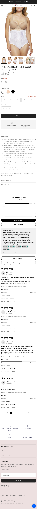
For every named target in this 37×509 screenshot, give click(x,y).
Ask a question (18, 224)
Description (4, 136)
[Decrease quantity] (2, 108)
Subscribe (18, 480)
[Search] (6, 5)
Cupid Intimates (9, 500)
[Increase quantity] (9, 108)
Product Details (5, 180)
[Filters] (7, 263)
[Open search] (3, 263)
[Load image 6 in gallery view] (18, 31)
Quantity (4, 105)
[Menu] (2, 5)
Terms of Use (4, 495)
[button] (5, 73)
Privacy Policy (13, 495)
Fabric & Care (5, 185)
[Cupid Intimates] (18, 5)
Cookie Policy (21, 495)
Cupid (5, 78)
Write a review (18, 220)
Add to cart (18, 116)
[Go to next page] (29, 413)
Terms (3, 469)
